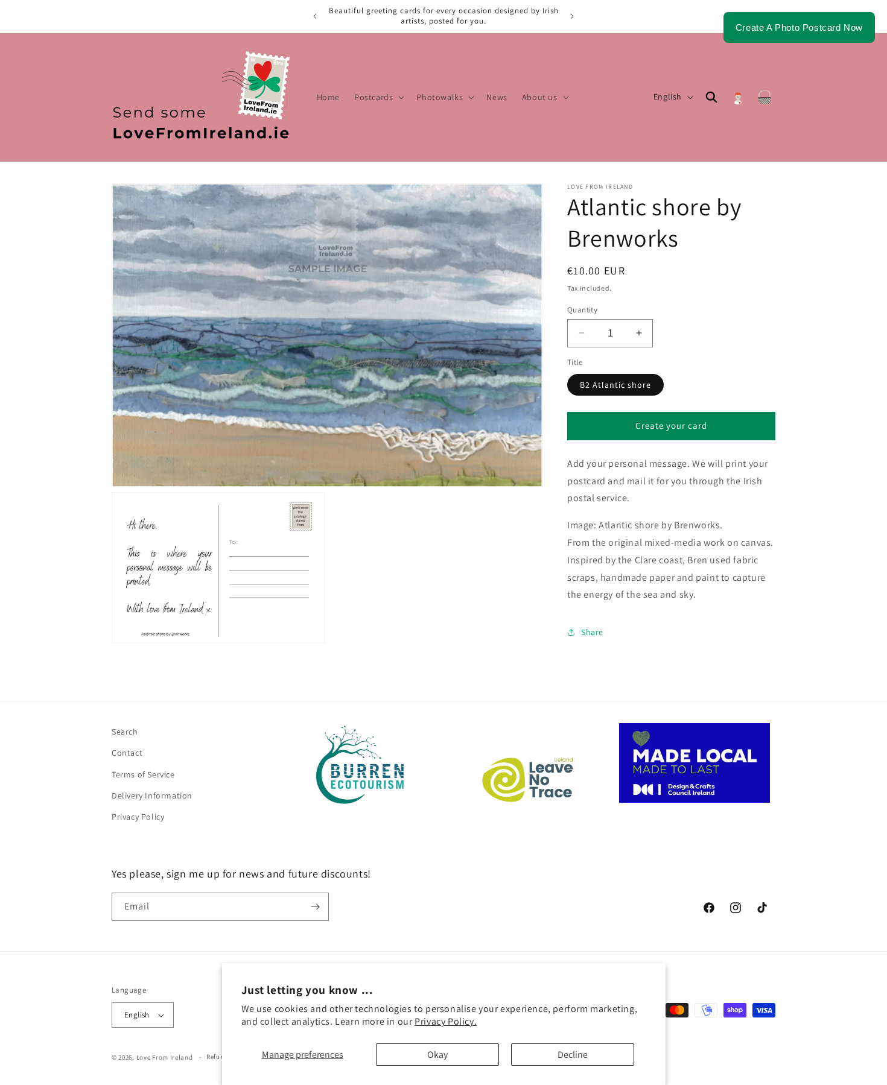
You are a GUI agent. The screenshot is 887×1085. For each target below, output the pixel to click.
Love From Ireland (164, 1057)
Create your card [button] (671, 425)
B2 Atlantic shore (615, 384)
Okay (437, 1054)
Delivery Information (152, 795)
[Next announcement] (572, 16)
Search (125, 731)
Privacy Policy (138, 816)
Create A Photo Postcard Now (799, 27)
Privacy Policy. (446, 1021)
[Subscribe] (315, 907)
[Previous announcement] (315, 16)
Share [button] (592, 631)
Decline (573, 1054)
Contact (127, 752)
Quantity (582, 309)
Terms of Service (143, 774)
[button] (378, 97)
